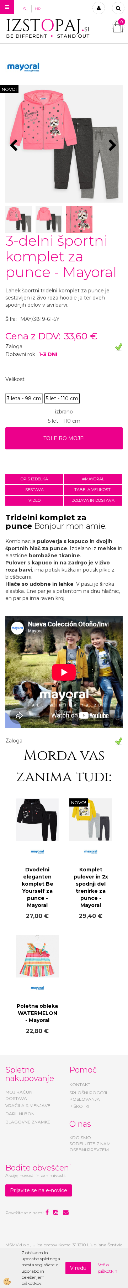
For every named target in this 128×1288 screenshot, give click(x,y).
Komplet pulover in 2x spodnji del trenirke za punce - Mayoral (91, 887)
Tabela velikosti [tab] (93, 489)
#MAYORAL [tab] (93, 478)
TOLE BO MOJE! (64, 438)
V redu (78, 1268)
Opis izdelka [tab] (34, 478)
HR (38, 8)
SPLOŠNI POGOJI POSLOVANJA (88, 1095)
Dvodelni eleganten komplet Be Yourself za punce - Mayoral (37, 887)
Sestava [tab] (34, 489)
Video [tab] (34, 500)
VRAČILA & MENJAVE (27, 1105)
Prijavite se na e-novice (38, 1190)
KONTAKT (79, 1084)
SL (25, 8)
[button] (114, 146)
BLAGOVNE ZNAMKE (27, 1122)
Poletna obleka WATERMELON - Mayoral (37, 1013)
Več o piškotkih (107, 1267)
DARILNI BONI (20, 1113)
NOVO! (9, 89)
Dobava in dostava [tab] (92, 500)
